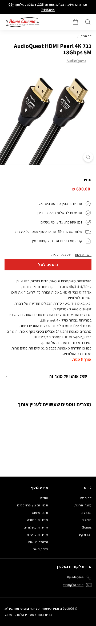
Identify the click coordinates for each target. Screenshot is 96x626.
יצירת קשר (84, 534)
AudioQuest (76, 60)
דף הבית (86, 36)
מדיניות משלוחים (36, 527)
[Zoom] (88, 157)
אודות (44, 498)
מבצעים (86, 512)
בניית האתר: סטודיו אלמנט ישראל (28, 614)
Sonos (86, 527)
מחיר (87, 179)
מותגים (86, 520)
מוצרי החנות (82, 505)
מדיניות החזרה (37, 520)
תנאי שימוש (40, 512)
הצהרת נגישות (38, 542)
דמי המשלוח (83, 255)
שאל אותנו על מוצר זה (68, 376)
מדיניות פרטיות (37, 534)
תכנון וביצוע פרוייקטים (32, 505)
